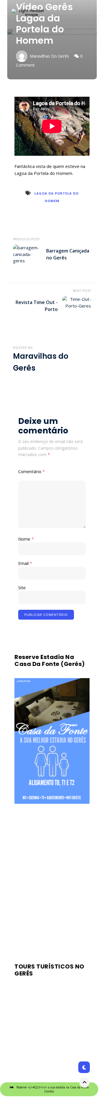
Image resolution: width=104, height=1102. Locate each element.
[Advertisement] (52, 882)
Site (22, 587)
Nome (26, 539)
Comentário (31, 471)
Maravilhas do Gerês (49, 56)
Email (25, 563)
